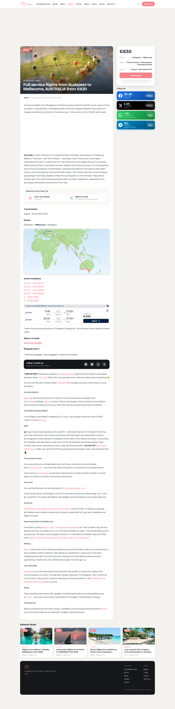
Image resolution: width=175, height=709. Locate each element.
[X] (104, 364)
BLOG (55, 4)
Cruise (102, 4)
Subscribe (148, 4)
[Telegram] (92, 364)
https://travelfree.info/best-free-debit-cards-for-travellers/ (59, 537)
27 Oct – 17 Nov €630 (34, 290)
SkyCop (42, 420)
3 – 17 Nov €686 (31, 300)
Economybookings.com (73, 488)
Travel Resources (43, 4)
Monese (59, 527)
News (62, 4)
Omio (104, 608)
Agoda (27, 398)
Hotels (79, 4)
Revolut (46, 527)
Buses (86, 4)
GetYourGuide (35, 467)
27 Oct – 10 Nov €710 (34, 283)
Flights (70, 4)
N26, (52, 527)
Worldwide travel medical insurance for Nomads (47, 508)
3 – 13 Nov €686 (31, 297)
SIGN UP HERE (64, 382)
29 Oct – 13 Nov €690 (34, 293)
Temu (29, 597)
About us (111, 4)
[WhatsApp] (98, 364)
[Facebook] (85, 364)
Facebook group (66, 374)
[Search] (138, 4)
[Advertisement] (87, 26)
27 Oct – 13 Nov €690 (34, 286)
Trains (94, 4)
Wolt (26, 549)
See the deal (135, 75)
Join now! (43, 377)
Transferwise (72, 527)
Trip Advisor (43, 473)
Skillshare (28, 571)
